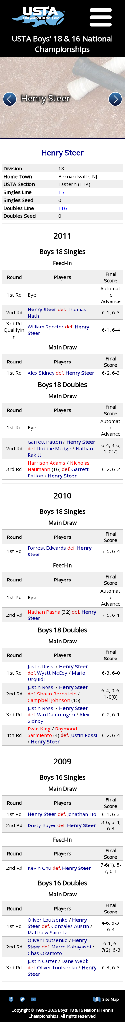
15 (61, 192)
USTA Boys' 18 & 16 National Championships (62, 43)
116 (62, 208)
